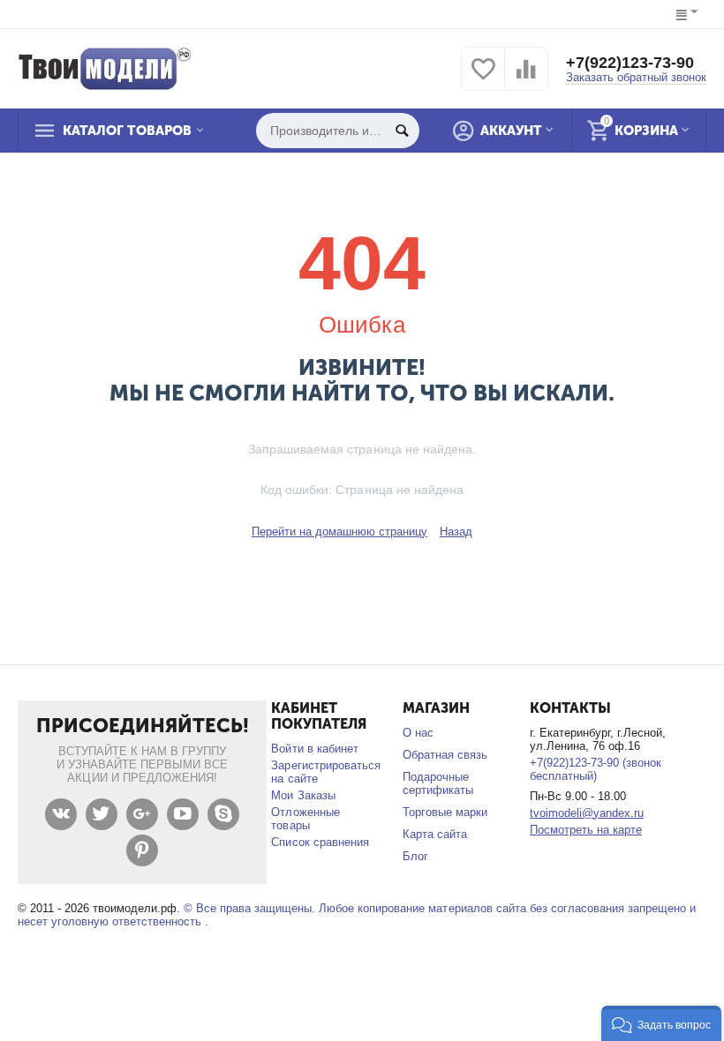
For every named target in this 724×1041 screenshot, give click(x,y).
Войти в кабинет (314, 748)
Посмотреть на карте (586, 829)
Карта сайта (435, 834)
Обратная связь (445, 754)
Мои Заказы (303, 795)
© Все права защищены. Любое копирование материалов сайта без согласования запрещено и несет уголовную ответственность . (357, 915)
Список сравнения (319, 842)
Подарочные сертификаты (438, 783)
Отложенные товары (305, 818)
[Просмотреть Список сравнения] (526, 79)
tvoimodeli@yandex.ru (587, 813)
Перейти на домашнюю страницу (339, 531)
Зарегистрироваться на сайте (325, 772)
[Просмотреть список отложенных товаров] (483, 79)
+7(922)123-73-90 (630, 62)
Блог (415, 856)
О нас (418, 732)
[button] (661, 1023)
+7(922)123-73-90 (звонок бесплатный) (595, 769)
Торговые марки (445, 812)
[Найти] (401, 130)
